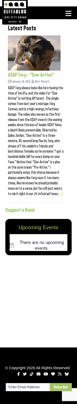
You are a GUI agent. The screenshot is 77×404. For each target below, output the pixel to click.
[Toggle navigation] (68, 13)
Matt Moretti (42, 81)
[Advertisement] (38, 300)
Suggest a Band (19, 210)
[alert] (38, 245)
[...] (60, 194)
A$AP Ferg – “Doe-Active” (31, 75)
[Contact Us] (38, 374)
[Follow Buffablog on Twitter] (25, 374)
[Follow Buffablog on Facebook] (18, 374)
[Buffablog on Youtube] (46, 374)
